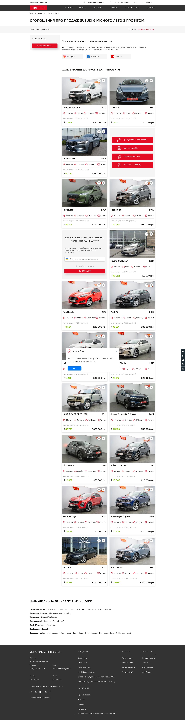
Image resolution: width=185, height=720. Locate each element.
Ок (74, 368)
